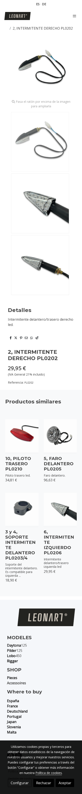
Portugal (14, 716)
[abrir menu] (75, 16)
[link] (17, 16)
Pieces (12, 677)
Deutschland (17, 711)
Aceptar (65, 783)
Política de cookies (48, 773)
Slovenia (14, 727)
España (13, 700)
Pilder (11, 650)
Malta (11, 732)
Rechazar (43, 783)
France (12, 706)
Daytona (14, 645)
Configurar (20, 783)
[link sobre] (41, 620)
